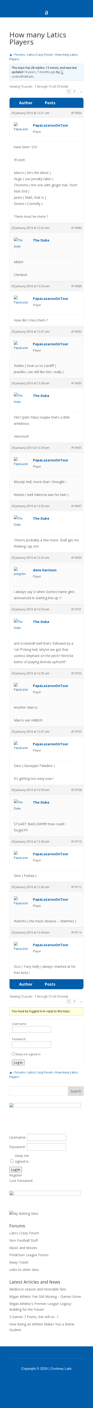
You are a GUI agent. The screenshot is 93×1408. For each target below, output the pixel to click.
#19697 (76, 506)
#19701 (76, 609)
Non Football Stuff (23, 1240)
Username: (19, 1024)
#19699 (76, 558)
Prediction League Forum (28, 1255)
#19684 (76, 113)
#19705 (76, 732)
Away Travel (18, 1262)
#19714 (76, 932)
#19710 (76, 842)
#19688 (76, 286)
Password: (19, 1039)
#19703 (76, 673)
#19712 (76, 887)
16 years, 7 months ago (40, 72)
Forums (20, 55)
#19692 (76, 332)
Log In (18, 1062)
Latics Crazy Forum (40, 55)
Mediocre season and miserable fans (37, 1289)
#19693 (76, 383)
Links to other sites (24, 1269)
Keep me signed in (28, 1054)
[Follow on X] (52, 1382)
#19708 (76, 790)
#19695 (76, 448)
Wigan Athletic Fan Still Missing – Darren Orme (45, 1296)
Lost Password (20, 1180)
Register (15, 1175)
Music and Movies (23, 1247)
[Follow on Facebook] (40, 1382)
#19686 (76, 228)
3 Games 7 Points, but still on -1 (34, 1316)
